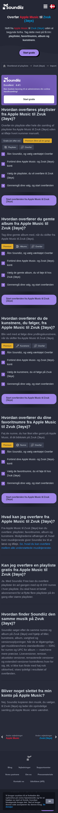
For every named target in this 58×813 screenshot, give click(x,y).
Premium (7, 246)
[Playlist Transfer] (13, 6)
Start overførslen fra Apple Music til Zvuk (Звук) (27, 200)
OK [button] (49, 801)
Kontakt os (19, 781)
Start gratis (29, 53)
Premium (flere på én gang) (37, 141)
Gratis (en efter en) (11, 141)
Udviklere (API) (37, 781)
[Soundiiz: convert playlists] (29, 758)
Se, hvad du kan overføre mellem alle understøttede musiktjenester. (26, 545)
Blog (10, 767)
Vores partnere (12, 774)
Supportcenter (43, 767)
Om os (28, 774)
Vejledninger (24, 767)
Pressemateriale (45, 774)
